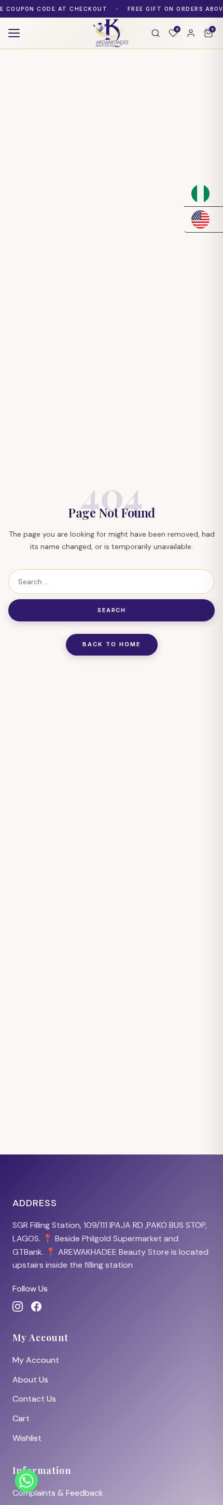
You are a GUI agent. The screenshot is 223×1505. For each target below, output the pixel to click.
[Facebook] (36, 1306)
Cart (21, 1418)
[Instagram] (17, 1306)
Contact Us (34, 1398)
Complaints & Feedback (57, 1492)
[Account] (191, 33)
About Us (30, 1379)
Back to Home (111, 644)
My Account (35, 1360)
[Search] (155, 33)
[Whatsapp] (26, 1480)
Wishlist (26, 1438)
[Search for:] (111, 581)
